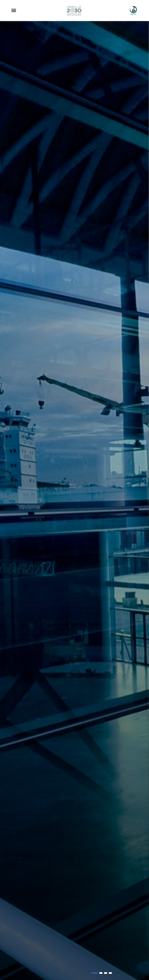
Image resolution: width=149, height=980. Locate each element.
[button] (92, 973)
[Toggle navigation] (13, 10)
